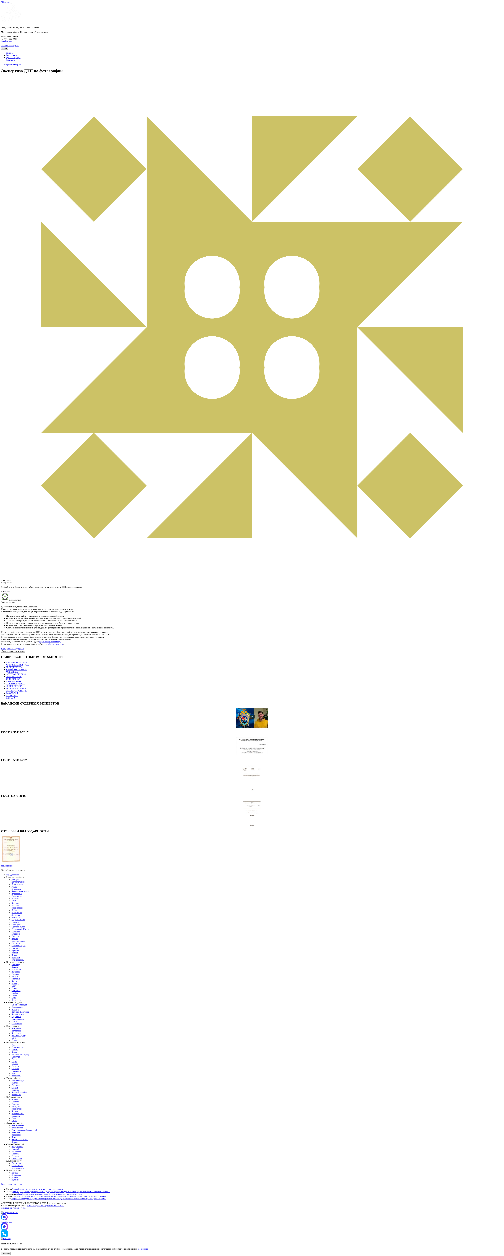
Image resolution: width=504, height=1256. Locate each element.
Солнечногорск (18, 946)
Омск (14, 1118)
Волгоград (16, 1031)
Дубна (14, 886)
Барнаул (15, 1102)
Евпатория (16, 1163)
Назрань (15, 1154)
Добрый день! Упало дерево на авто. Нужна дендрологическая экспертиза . (49, 1194)
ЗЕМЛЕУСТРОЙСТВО (17, 691)
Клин (14, 901)
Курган (15, 1083)
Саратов (15, 1068)
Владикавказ (17, 1147)
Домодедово (17, 884)
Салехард (16, 1085)
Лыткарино (17, 912)
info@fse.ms (6, 41)
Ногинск (15, 922)
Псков (14, 1021)
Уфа (13, 1073)
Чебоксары (16, 1076)
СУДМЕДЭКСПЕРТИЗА (17, 665)
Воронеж (16, 972)
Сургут (15, 1087)
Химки (15, 953)
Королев (15, 905)
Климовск (16, 898)
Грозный (15, 1149)
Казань (15, 1050)
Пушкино (16, 934)
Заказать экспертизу (10, 46)
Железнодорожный (20, 891)
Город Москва (12, 875)
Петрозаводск (18, 1019)
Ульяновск (16, 1071)
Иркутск (15, 1104)
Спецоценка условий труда (13, 1208)
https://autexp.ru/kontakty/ (50, 642)
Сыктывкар (17, 1024)
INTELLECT (12, 695)
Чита (14, 1137)
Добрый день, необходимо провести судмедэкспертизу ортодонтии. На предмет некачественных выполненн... (60, 1191)
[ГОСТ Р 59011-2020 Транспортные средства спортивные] (252, 790)
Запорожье (16, 1175)
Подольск (16, 931)
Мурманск (16, 1016)
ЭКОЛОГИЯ (12, 693)
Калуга (15, 976)
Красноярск (17, 1109)
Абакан (15, 1099)
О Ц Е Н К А (12, 672)
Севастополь (17, 1165)
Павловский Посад (20, 929)
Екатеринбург (18, 1080)
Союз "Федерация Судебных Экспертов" (45, 1205)
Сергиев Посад (18, 941)
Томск (14, 1121)
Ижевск (15, 1045)
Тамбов (15, 993)
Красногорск (17, 908)
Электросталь (18, 960)
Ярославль (16, 1000)
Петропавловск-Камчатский (24, 1130)
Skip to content (7, 2)
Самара (15, 1064)
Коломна (15, 903)
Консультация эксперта (11, 1184)
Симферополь (18, 1168)
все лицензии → (8, 866)
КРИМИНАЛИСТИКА (16, 662)
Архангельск (17, 1007)
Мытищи (16, 917)
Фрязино (15, 950)
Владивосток (17, 1128)
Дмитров (16, 879)
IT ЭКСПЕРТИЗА (14, 667)
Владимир (16, 969)
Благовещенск (18, 1125)
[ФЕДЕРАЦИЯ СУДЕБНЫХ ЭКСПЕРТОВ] (11, 23)
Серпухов (16, 943)
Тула (14, 998)
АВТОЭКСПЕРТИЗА (16, 674)
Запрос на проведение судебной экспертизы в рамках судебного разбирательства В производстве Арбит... (58, 1199)
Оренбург (16, 1057)
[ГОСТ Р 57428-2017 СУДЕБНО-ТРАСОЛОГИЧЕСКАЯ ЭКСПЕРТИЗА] (252, 754)
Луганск (15, 1180)
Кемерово (16, 1106)
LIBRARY (11, 698)
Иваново (15, 974)
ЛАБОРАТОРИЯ (14, 676)
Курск (14, 981)
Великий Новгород (20, 1012)
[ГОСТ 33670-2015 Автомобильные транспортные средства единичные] (252, 826)
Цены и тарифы (13, 57)
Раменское (16, 936)
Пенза (14, 1059)
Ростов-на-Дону (19, 1035)
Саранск (15, 1066)
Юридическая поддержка (12, 648)
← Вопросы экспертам (11, 64)
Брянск (15, 967)
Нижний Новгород (20, 1054)
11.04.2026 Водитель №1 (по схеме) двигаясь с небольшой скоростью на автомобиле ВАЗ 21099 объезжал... (60, 1196)
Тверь (14, 995)
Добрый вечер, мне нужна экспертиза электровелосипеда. (38, 1189)
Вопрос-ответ (12, 55)
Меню (4, 48)
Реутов (15, 938)
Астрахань (16, 1028)
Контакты (10, 60)
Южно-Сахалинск (20, 1139)
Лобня (14, 910)
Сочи (14, 1038)
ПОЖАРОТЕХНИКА (16, 688)
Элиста (15, 1040)
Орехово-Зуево (18, 927)
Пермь (14, 1061)
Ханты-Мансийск (19, 1092)
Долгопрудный (18, 882)
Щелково (16, 957)
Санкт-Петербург (19, 1005)
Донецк (15, 1177)
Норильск (16, 1116)
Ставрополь (17, 1158)
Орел (14, 986)
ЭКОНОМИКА (13, 679)
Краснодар (16, 1033)
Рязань (14, 988)
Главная (9, 53)
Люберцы (16, 915)
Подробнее (143, 1249)
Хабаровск (16, 1135)
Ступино (16, 948)
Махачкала (16, 1151)
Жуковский (17, 894)
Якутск (15, 1142)
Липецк (15, 983)
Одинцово (16, 924)
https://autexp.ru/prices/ (53, 644)
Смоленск (16, 990)
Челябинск (16, 1094)
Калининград (18, 1014)
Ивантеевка (17, 896)
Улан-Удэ (16, 1132)
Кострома (16, 979)
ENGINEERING (13, 681)
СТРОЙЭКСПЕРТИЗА (16, 669)
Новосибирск (18, 1113)
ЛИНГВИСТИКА (14, 686)
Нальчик (15, 1156)
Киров (14, 1052)
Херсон (15, 1173)
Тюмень (15, 1090)
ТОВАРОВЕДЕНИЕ (15, 684)
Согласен (6, 1254)
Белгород (16, 964)
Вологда (15, 1009)
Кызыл (15, 1111)
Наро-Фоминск (18, 920)
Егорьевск (16, 889)
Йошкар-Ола (17, 1047)
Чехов (14, 955)
